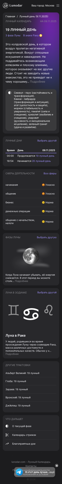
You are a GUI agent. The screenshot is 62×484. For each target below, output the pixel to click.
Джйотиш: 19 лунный (18, 405)
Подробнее (37, 81)
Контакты (31, 466)
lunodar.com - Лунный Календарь (31, 462)
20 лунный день (41, 160)
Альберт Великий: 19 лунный (22, 373)
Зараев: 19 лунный (17, 389)
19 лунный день (45, 155)
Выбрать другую (46, 237)
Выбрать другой (46, 140)
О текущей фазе (21, 426)
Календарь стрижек (24, 434)
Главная (10, 16)
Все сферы (50, 173)
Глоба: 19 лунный (16, 381)
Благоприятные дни (23, 443)
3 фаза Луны (13, 35)
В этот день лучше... (39, 472)
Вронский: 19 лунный (18, 397)
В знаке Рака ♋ (32, 35)
